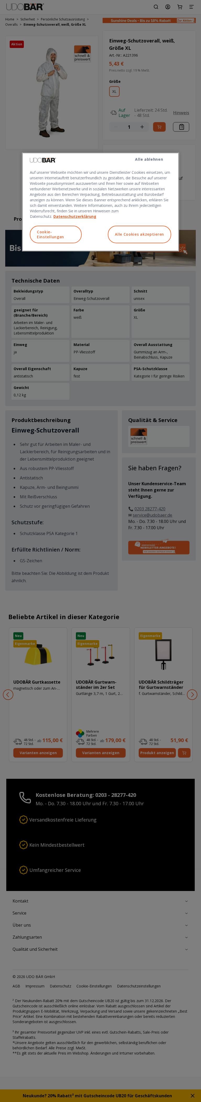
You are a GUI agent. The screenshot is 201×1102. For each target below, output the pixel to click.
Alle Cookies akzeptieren (139, 234)
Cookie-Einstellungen (50, 234)
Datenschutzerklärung (74, 216)
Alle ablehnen (149, 159)
